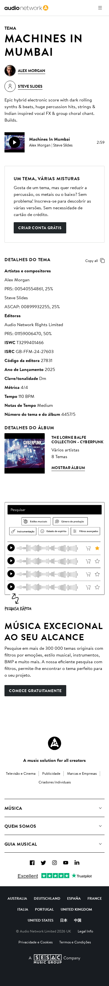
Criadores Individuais (55, 782)
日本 (63, 920)
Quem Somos (20, 826)
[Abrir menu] (100, 7)
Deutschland (47, 898)
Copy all (91, 260)
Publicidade (51, 773)
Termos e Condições (75, 942)
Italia (22, 909)
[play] (14, 142)
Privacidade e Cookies (35, 942)
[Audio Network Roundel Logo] (54, 743)
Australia (17, 898)
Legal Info (85, 931)
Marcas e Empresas (82, 773)
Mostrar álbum (68, 467)
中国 (77, 920)
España (74, 898)
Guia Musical (20, 844)
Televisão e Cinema (20, 773)
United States (40, 920)
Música (13, 808)
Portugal (44, 909)
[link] (26, 8)
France (94, 898)
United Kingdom (76, 909)
